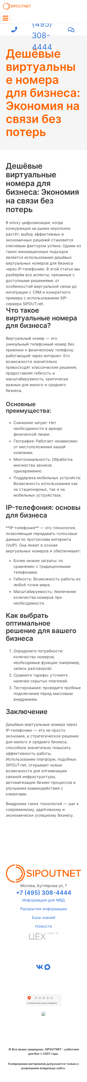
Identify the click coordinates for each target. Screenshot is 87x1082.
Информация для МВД (43, 900)
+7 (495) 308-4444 (42, 30)
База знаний (43, 917)
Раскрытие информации (43, 908)
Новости (43, 926)
